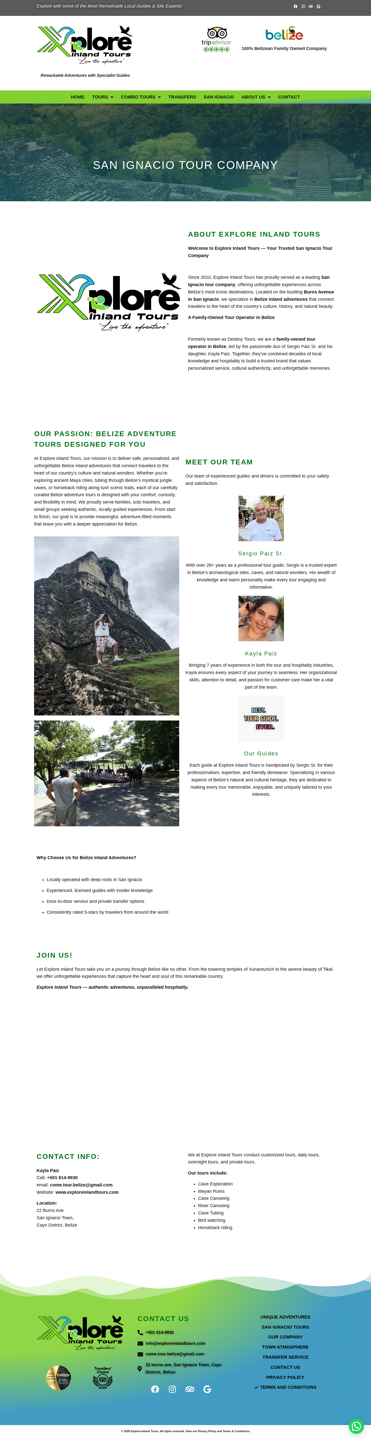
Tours (100, 97)
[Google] (318, 6)
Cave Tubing (211, 1212)
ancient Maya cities (73, 480)
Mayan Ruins (211, 1191)
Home (78, 97)
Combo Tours (138, 97)
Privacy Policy (207, 1431)
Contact (289, 97)
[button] (356, 1426)
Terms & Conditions (236, 1431)
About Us (253, 97)
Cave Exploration (215, 1183)
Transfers (182, 97)
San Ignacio (219, 97)
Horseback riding (215, 1227)
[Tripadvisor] (311, 6)
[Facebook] (296, 6)
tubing (101, 480)
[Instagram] (303, 6)
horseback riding (70, 487)
